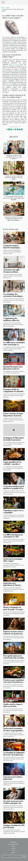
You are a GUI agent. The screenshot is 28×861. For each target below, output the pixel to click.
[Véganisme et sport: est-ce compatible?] (14, 502)
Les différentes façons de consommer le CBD (13, 536)
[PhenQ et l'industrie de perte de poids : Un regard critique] (14, 599)
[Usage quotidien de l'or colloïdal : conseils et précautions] (14, 454)
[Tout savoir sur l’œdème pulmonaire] (14, 769)
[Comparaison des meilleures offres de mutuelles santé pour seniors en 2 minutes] (14, 310)
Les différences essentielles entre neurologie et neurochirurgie (14, 344)
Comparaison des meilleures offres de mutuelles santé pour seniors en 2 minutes (11, 321)
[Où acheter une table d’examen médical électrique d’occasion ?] (14, 262)
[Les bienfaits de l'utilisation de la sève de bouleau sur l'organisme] (14, 745)
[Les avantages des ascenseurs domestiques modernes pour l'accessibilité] (14, 286)
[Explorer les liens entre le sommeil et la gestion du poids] (14, 623)
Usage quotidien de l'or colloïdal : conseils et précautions (12, 464)
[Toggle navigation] (3, 2)
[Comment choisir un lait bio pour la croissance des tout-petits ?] (13, 168)
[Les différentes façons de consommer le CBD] (14, 527)
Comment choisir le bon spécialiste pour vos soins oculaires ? (14, 157)
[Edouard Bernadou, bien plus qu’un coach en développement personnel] (14, 359)
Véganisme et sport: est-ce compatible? (13, 511)
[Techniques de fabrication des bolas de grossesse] (14, 430)
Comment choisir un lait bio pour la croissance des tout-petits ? (14, 177)
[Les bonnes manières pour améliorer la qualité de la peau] (14, 478)
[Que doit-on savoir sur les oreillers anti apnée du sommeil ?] (14, 793)
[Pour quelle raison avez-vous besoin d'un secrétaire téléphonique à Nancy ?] (14, 648)
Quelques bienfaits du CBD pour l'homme (14, 826)
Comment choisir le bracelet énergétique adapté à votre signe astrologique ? (14, 218)
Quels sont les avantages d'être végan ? (12, 560)
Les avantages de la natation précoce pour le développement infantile (13, 198)
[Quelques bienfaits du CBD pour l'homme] (14, 817)
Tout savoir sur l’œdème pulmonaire (12, 778)
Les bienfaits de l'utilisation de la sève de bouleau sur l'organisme (13, 755)
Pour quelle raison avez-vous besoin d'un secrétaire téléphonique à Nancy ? (14, 658)
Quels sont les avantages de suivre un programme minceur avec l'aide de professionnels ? (13, 731)
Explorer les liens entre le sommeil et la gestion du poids (13, 634)
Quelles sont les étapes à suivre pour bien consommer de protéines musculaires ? (13, 707)
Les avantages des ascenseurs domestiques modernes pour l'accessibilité (12, 297)
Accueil (2, 7)
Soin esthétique (13, 844)
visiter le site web (14, 64)
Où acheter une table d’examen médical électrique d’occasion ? (12, 272)
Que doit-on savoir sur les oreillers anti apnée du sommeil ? (13, 803)
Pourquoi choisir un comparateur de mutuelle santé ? (13, 391)
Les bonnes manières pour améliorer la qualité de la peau (13, 488)
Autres (7, 7)
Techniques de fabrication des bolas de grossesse (13, 439)
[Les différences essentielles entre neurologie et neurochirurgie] (14, 334)
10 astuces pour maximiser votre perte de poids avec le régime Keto (13, 682)
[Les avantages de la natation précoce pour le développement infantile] (13, 188)
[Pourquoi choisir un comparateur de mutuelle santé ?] (14, 381)
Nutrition (13, 842)
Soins (13, 846)
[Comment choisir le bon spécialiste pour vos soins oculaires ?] (13, 147)
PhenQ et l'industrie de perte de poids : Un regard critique (13, 609)
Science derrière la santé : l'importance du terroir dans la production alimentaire (13, 417)
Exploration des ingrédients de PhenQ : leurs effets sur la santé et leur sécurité (13, 586)
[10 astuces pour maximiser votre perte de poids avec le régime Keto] (14, 672)
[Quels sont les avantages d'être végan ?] (14, 551)
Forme (13, 848)
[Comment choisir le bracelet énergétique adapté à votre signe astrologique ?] (13, 209)
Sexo (13, 851)
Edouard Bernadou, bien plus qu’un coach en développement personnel (13, 369)
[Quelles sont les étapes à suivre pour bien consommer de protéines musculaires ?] (14, 696)
